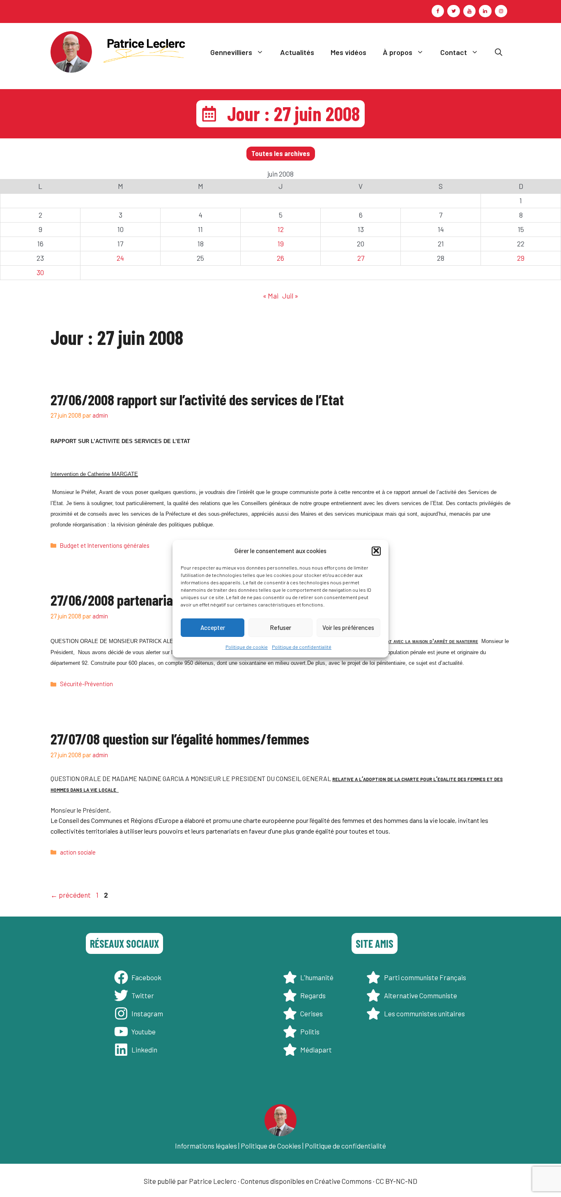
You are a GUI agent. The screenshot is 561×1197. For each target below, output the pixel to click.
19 (281, 243)
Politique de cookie (246, 646)
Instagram (147, 1013)
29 (520, 258)
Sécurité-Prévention (86, 683)
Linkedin (144, 1049)
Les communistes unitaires (424, 1013)
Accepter (212, 627)
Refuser (280, 627)
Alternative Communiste (420, 995)
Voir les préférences (348, 627)
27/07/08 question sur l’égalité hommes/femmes (180, 738)
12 (281, 229)
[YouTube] (469, 11)
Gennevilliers (231, 52)
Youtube (143, 1031)
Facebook (146, 977)
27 (360, 258)
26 (280, 258)
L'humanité (316, 977)
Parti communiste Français (425, 977)
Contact (453, 52)
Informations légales (206, 1146)
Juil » (290, 296)
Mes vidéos (348, 52)
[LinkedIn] (485, 11)
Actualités (297, 52)
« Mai (270, 296)
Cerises (311, 1013)
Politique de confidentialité (301, 646)
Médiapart (316, 1049)
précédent (71, 895)
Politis (310, 1031)
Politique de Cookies (271, 1146)
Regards (313, 995)
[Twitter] (453, 11)
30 (40, 272)
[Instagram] (501, 11)
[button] (376, 551)
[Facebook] (438, 11)
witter (144, 995)
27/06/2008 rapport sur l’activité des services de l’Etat (197, 399)
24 (120, 258)
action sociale (78, 852)
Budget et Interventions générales (104, 545)
